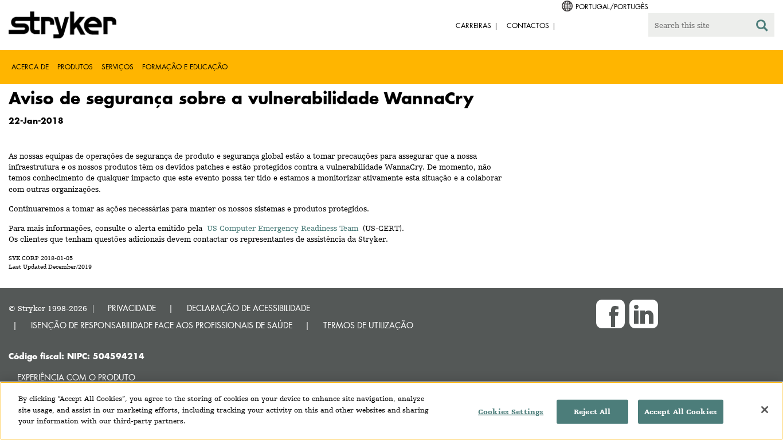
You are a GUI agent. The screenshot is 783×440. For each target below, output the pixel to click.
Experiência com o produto (76, 377)
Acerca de (30, 67)
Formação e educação (185, 67)
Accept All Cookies (680, 411)
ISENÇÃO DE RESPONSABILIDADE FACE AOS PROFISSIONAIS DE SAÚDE (161, 325)
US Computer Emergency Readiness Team (282, 228)
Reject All (592, 411)
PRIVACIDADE (132, 307)
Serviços (117, 67)
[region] (391, 411)
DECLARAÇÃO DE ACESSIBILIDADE (248, 307)
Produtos (75, 67)
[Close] (764, 409)
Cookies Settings (510, 411)
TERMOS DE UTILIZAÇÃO (368, 325)
